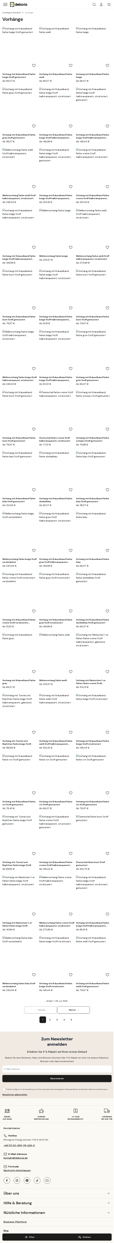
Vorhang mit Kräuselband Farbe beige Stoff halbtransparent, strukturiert (55, 136)
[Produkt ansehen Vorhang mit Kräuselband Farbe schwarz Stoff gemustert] (94, 413)
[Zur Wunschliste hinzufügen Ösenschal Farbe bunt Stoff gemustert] (107, 854)
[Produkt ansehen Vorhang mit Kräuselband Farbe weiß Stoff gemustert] (94, 958)
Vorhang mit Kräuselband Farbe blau (92, 560)
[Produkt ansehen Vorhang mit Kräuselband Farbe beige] (94, 49)
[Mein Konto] (101, 4)
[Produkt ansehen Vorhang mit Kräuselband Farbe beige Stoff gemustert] (20, 49)
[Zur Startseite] (18, 4)
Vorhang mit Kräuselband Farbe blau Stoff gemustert (18, 500)
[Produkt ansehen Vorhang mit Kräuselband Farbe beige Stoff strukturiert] (94, 716)
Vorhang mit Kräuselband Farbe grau (18, 682)
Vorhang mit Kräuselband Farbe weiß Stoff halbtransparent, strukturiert (55, 742)
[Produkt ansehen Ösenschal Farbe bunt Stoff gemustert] (94, 837)
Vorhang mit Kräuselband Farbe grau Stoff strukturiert (55, 621)
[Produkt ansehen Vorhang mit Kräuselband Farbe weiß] (57, 49)
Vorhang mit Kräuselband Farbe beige (92, 75)
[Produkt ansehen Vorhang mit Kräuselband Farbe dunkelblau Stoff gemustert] (94, 594)
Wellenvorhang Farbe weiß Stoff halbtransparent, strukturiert (19, 197)
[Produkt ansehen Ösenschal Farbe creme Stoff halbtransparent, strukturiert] (57, 413)
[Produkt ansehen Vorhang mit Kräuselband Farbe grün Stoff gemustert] (94, 352)
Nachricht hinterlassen (17, 1170)
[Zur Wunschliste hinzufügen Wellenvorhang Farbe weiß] (71, 672)
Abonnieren (57, 1078)
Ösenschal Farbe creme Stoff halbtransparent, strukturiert (54, 439)
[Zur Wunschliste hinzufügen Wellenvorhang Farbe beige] (71, 247)
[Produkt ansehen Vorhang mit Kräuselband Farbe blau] (94, 534)
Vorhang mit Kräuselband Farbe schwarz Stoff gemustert (92, 439)
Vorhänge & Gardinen (11, 12)
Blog (6, 1230)
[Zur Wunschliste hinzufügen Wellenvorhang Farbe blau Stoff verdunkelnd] (34, 975)
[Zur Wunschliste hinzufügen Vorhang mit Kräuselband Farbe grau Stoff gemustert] (34, 126)
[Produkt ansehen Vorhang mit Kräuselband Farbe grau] (20, 655)
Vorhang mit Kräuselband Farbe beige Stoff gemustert (18, 75)
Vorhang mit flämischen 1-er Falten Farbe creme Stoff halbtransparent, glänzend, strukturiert (91, 682)
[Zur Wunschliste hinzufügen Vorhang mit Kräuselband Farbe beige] (107, 65)
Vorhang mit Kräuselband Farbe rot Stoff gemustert (18, 803)
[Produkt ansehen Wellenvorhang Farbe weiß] (57, 655)
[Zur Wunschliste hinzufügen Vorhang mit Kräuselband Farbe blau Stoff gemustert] (34, 490)
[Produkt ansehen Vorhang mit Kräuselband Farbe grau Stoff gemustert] (20, 110)
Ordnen (87, 1237)
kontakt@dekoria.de (16, 1157)
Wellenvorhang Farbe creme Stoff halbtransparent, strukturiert (56, 924)
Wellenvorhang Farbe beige (53, 256)
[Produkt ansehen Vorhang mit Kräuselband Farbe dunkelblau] (57, 473)
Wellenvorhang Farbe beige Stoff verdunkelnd (19, 560)
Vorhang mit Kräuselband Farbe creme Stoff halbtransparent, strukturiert (92, 197)
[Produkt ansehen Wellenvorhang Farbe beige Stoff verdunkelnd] (20, 534)
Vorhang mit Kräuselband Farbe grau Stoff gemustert (18, 136)
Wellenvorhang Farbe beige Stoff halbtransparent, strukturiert (19, 379)
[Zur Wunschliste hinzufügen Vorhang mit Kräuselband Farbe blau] (107, 550)
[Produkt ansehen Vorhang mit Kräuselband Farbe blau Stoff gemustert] (20, 473)
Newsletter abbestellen (14, 1094)
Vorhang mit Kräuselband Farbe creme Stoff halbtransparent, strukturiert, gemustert (55, 864)
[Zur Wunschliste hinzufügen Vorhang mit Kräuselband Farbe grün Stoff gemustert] (107, 369)
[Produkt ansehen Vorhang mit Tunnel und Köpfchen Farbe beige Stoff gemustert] (20, 837)
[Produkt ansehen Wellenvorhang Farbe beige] (57, 231)
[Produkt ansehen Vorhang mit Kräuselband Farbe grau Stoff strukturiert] (57, 594)
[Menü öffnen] (5, 4)
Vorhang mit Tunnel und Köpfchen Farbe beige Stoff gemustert (16, 864)
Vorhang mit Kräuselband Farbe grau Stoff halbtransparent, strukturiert (55, 561)
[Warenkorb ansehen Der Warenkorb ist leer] (109, 4)
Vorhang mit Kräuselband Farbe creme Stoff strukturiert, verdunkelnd (18, 621)
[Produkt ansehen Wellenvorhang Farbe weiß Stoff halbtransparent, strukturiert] (20, 170)
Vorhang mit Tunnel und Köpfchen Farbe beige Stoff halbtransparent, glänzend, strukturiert (16, 742)
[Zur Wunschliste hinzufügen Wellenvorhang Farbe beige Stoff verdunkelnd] (34, 550)
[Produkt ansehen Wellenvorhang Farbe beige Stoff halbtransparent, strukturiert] (20, 352)
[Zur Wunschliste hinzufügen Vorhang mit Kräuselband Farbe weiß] (71, 65)
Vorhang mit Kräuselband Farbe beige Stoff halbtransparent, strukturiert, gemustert (92, 136)
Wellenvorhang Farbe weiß (53, 680)
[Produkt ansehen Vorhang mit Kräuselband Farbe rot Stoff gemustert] (20, 776)
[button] (57, 1193)
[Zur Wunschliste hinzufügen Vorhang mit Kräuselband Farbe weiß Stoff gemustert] (107, 975)
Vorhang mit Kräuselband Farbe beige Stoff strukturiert (92, 742)
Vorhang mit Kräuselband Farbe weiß (55, 75)
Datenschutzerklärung (96, 1089)
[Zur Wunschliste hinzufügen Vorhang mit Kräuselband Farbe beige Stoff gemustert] (34, 65)
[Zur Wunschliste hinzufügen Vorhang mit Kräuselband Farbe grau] (34, 672)
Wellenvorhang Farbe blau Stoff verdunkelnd (18, 985)
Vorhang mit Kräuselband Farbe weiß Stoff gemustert (92, 985)
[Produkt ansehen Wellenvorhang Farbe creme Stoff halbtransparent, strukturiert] (57, 898)
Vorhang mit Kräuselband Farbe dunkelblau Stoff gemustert (92, 621)
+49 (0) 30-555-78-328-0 (19, 1145)
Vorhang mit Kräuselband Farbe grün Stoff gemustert (92, 379)
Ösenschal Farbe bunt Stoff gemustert (90, 864)
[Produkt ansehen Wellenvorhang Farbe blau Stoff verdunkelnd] (20, 958)
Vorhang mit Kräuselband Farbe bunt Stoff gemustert (18, 318)
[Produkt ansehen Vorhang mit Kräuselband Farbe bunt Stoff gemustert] (20, 291)
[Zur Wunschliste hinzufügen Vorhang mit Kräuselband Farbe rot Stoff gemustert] (34, 793)
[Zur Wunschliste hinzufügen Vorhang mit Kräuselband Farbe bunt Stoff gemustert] (34, 308)
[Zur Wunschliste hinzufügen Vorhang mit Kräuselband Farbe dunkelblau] (71, 490)
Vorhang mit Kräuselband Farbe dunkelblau (55, 500)
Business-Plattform (15, 1221)
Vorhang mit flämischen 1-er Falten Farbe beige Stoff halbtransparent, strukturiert (18, 924)
